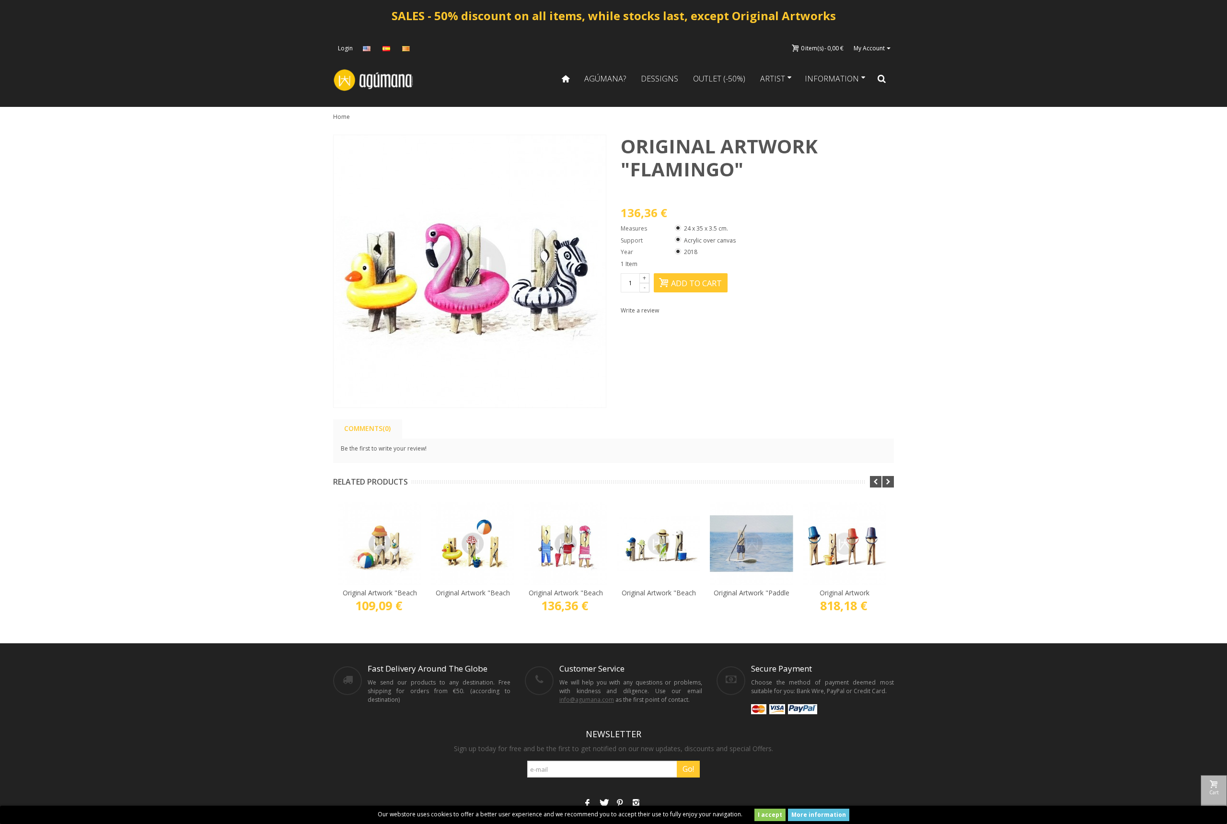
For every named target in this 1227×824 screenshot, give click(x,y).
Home (341, 117)
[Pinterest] (620, 804)
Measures (634, 228)
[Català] (407, 48)
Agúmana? (605, 78)
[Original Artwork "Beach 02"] (472, 543)
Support (632, 240)
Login (345, 48)
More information (818, 815)
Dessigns (659, 78)
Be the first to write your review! (384, 448)
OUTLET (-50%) (719, 78)
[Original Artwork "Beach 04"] (565, 543)
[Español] (387, 48)
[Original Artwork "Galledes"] (844, 543)
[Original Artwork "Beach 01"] (379, 543)
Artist (772, 78)
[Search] (882, 79)
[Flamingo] (470, 271)
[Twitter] (603, 804)
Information (832, 78)
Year (628, 252)
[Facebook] (587, 804)
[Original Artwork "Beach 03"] (658, 543)
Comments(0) (367, 428)
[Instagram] (636, 804)
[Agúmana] (374, 79)
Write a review (640, 310)
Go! (688, 769)
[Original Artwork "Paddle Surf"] (751, 543)
